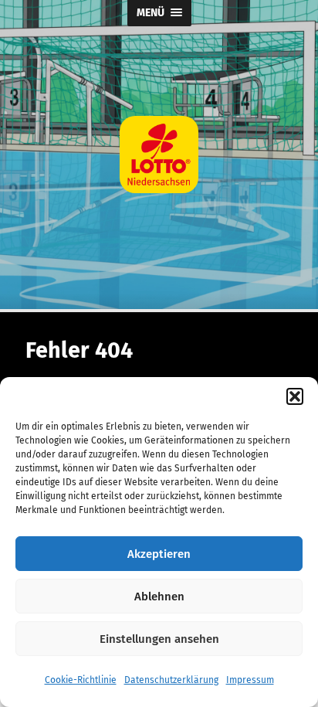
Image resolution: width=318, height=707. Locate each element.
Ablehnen (159, 596)
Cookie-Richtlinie (81, 680)
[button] (295, 396)
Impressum (250, 680)
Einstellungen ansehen (159, 639)
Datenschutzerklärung (171, 680)
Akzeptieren (159, 554)
